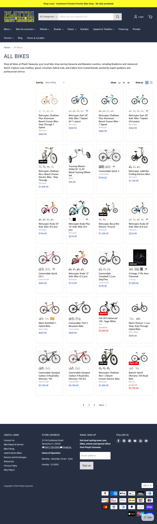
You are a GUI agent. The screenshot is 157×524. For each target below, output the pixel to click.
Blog (20, 38)
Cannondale (104, 174)
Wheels (44, 29)
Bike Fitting (9, 449)
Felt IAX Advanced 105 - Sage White (108, 320)
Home (7, 47)
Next (101, 405)
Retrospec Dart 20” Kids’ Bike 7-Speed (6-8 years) (138, 118)
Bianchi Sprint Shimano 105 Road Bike (138, 375)
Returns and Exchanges (15, 457)
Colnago (132, 279)
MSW (71, 178)
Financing (123, 29)
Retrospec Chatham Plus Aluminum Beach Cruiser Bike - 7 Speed (109, 120)
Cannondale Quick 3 (109, 171)
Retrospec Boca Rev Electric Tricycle (109, 225)
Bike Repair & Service (13, 444)
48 (128, 82)
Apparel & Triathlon (103, 29)
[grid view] (147, 82)
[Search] (117, 16)
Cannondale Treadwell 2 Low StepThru (107, 276)
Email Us (67, 447)
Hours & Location (35, 38)
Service (8, 38)
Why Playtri (9, 470)
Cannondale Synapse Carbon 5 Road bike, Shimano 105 (49, 375)
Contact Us (9, 440)
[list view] (151, 82)
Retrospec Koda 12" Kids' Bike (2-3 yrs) (79, 275)
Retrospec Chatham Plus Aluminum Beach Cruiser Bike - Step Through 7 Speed (49, 121)
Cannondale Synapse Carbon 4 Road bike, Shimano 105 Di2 (79, 375)
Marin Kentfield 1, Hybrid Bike (47, 325)
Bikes (7, 29)
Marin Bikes (43, 329)
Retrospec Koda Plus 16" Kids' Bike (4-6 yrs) (79, 226)
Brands (58, 29)
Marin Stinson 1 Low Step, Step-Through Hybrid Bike (139, 326)
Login (141, 17)
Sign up (86, 465)
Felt (100, 324)
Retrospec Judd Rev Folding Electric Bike (139, 173)
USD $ (146, 485)
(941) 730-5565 (52, 447)
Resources (9, 461)
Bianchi (132, 382)
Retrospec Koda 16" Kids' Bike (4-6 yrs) (49, 225)
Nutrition (84, 29)
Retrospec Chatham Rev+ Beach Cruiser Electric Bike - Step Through (49, 176)
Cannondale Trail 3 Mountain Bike (78, 325)
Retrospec (43, 130)
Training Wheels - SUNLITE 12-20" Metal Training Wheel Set (79, 171)
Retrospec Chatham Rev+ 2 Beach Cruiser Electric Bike (109, 375)
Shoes (71, 29)
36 (124, 82)
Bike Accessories (25, 29)
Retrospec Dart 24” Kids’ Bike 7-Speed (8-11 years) (78, 118)
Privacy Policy (10, 465)
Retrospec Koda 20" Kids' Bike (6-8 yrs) (139, 225)
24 (119, 82)
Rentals (136, 29)
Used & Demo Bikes (13, 453)
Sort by (39, 82)
